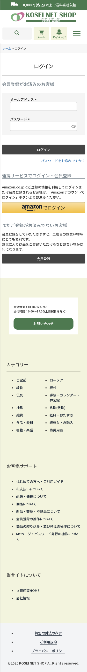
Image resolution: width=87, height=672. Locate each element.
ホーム (6, 48)
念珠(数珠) (57, 407)
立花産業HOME (27, 590)
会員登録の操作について (34, 518)
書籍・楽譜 (24, 430)
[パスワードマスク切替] (73, 126)
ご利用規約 (48, 641)
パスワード (20, 119)
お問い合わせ (43, 323)
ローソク (56, 380)
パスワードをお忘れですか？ (63, 160)
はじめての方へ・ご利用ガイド (40, 481)
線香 (19, 387)
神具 (19, 407)
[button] (43, 207)
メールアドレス (24, 99)
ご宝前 (21, 380)
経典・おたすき (61, 415)
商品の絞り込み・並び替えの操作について (48, 526)
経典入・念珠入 (61, 422)
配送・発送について (31, 496)
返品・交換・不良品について (38, 511)
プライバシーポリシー (48, 650)
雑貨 (19, 415)
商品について (26, 503)
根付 (53, 387)
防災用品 (56, 430)
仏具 (19, 395)
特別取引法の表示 (48, 632)
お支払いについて (29, 488)
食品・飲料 (24, 422)
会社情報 (23, 598)
